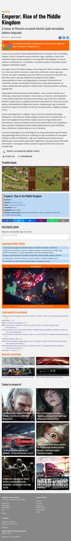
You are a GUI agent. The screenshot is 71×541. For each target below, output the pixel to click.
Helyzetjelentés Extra (12, 339)
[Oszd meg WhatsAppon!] (52, 220)
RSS (3, 510)
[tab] (32, 189)
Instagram (39, 505)
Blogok (4, 513)
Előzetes (6, 12)
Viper (7, 37)
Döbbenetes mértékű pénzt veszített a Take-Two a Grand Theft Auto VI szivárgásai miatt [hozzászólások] (37, 334)
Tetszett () (9, 156)
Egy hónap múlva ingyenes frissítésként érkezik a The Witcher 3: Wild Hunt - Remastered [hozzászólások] (37, 316)
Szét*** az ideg (10, 350)
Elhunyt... (8, 320)
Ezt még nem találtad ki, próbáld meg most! (35, 306)
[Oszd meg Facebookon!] (60, 37)
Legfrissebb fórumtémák (14, 312)
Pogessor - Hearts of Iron (9, 524)
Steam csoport (40, 507)
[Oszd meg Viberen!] (41, 220)
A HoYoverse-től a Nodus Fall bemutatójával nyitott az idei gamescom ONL (26, 261)
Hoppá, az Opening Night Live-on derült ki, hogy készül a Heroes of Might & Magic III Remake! (32, 255)
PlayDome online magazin (10, 497)
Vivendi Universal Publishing (17, 205)
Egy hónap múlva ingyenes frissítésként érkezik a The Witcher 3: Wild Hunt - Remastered (30, 248)
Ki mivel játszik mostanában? (14, 323)
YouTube (39, 503)
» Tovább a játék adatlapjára (12, 215)
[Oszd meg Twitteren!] (64, 37)
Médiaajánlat (6, 505)
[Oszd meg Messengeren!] (30, 220)
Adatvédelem (6, 507)
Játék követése (26, 156)
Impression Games (16, 202)
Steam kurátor (40, 510)
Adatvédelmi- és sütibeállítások (11, 537)
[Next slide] (66, 178)
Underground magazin (8, 522)
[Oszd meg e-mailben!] (67, 37)
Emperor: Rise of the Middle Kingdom (23, 196)
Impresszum (5, 503)
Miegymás (5, 527)
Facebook (39, 501)
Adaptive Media (6, 533)
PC (12, 200)
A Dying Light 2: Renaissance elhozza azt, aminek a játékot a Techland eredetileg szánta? (30, 258)
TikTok (38, 512)
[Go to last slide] (4, 178)
